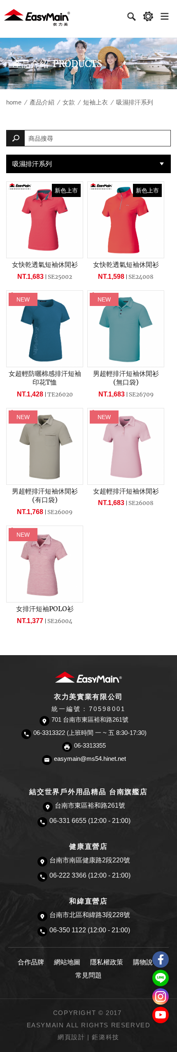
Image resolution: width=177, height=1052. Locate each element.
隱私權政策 (106, 962)
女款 (69, 102)
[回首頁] (37, 17)
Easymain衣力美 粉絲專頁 (160, 959)
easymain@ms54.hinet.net (90, 758)
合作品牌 (31, 962)
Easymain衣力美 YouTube (160, 1015)
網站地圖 (67, 962)
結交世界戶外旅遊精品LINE (160, 978)
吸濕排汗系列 (32, 164)
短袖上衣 (95, 102)
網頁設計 (71, 1037)
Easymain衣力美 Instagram (160, 996)
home (13, 102)
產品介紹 (42, 102)
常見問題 (88, 975)
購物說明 (146, 962)
